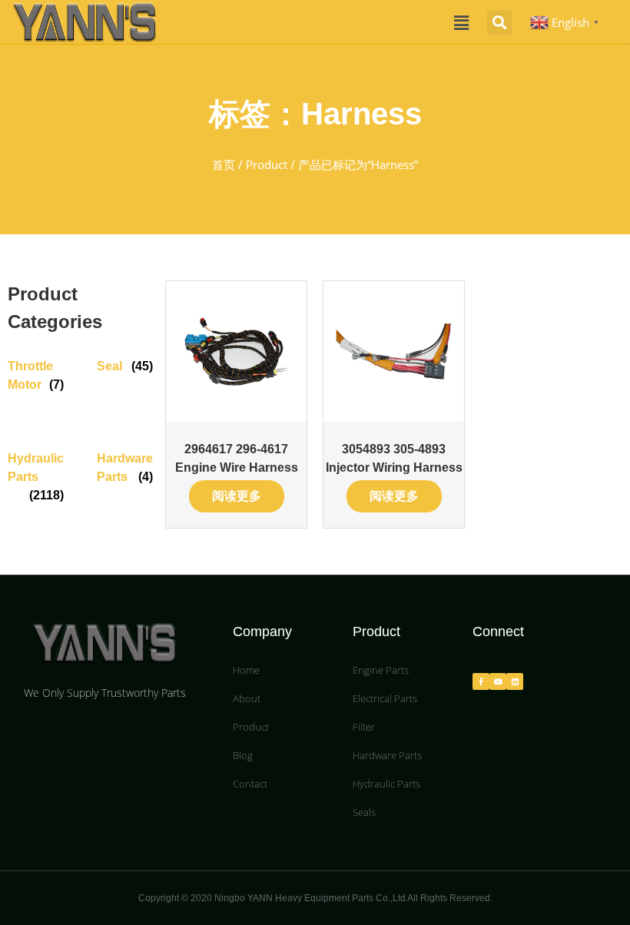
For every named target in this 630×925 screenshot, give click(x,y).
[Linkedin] (514, 681)
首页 (223, 164)
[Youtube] (497, 681)
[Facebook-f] (480, 681)
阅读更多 (236, 495)
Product (266, 164)
